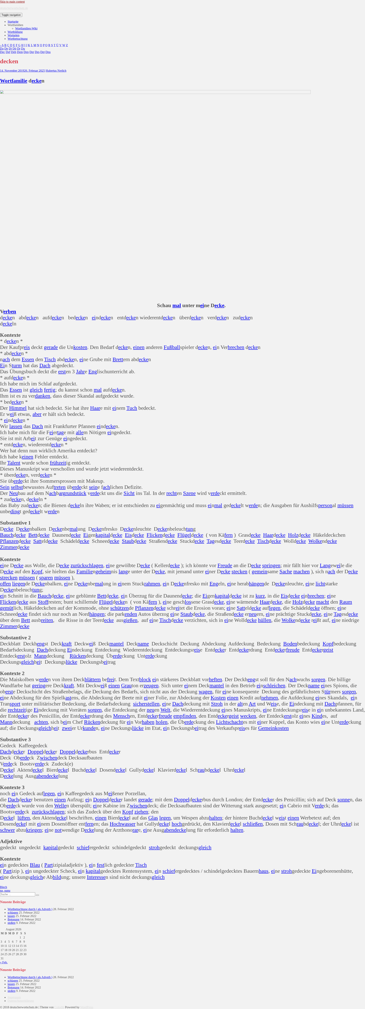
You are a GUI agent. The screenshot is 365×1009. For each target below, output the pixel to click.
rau (201, 770)
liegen (18, 584)
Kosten (218, 698)
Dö (14, 48)
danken (42, 396)
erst (62, 371)
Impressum (14, 997)
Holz (293, 535)
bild (57, 877)
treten (60, 487)
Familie (84, 571)
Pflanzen (9, 541)
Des (37, 52)
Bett (32, 535)
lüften (23, 818)
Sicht (129, 493)
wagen (205, 691)
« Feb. (4, 962)
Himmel (18, 408)
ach (6, 359)
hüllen (264, 620)
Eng (92, 371)
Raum (345, 602)
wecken (248, 716)
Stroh (217, 704)
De (6, 48)
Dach (44, 365)
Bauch (6, 535)
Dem (20, 52)
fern (228, 535)
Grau (126, 685)
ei (202, 305)
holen (161, 722)
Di (10, 48)
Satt (37, 541)
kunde (89, 728)
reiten (47, 620)
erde (17, 481)
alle (79, 432)
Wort (6, 81)
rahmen (152, 584)
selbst (17, 487)
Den (26, 52)
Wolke (315, 541)
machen (301, 571)
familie (19, 81)
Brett (118, 359)
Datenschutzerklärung (21, 1000)
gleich (36, 390)
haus (263, 871)
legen (274, 608)
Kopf (37, 571)
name (143, 644)
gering (38, 685)
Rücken (78, 656)
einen (138, 347)
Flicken (155, 535)
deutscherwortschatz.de (14, 8)
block (145, 679)
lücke (71, 662)
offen (5, 584)
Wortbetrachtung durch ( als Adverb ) (30, 909)
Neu (13, 493)
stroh (154, 847)
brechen (236, 347)
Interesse (96, 877)
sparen (46, 577)
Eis (128, 535)
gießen (130, 620)
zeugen (151, 685)
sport (15, 704)
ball (176, 347)
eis (27, 347)
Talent (13, 463)
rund (70, 493)
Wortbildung (15, 31)
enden (131, 614)
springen (271, 565)
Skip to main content (12, 1)
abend (42, 776)
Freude (224, 565)
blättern (93, 679)
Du (23, 48)
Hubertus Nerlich (56, 70)
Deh (13, 52)
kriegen (34, 830)
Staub (128, 541)
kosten (80, 347)
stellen (152, 704)
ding (15, 511)
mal (176, 305)
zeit (62, 463)
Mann (40, 656)
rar (135, 830)
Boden (290, 644)
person (325, 505)
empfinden (184, 716)
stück (80, 493)
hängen (256, 584)
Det (42, 52)
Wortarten (13, 35)
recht (171, 493)
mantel (116, 644)
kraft (67, 644)
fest (100, 865)
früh (54, 463)
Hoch (115, 824)
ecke (36, 81)
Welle (60, 805)
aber (37, 414)
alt (240, 704)
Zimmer (8, 547)
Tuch (131, 408)
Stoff (43, 602)
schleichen (274, 685)
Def (8, 52)
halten (215, 818)
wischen (48, 758)
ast (68, 698)
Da (2, 48)
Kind (317, 716)
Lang (325, 565)
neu (252, 614)
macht (322, 602)
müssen (345, 505)
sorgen (318, 679)
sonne (343, 799)
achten (41, 722)
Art (252, 704)
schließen (253, 824)
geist (328, 650)
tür (327, 691)
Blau (35, 865)
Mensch (121, 716)
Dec (2, 52)
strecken (8, 577)
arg (62, 493)
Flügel (184, 535)
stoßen (11, 922)
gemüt (6, 608)
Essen (28, 359)
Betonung (13, 919)
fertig (49, 390)
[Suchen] (37, 895)
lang (123, 571)
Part (48, 865)
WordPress (86, 1007)
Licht (221, 722)
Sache (285, 571)
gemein (259, 571)
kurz (260, 596)
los (188, 602)
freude (292, 650)
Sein (5, 487)
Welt (165, 710)
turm (17, 365)
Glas (153, 818)
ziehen (141, 812)
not (58, 830)
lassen (15, 426)
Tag (210, 541)
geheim (103, 571)
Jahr (80, 371)
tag (60, 432)
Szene (189, 493)
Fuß (168, 347)
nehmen (269, 698)
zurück (78, 565)
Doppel (35, 752)
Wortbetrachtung (18, 38)
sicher (139, 704)
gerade (51, 347)
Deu (48, 52)
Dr (18, 48)
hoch (177, 824)
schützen (119, 608)
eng (40, 644)
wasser (128, 824)
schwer (7, 830)
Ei (2, 365)
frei (110, 679)
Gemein (266, 728)
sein (93, 487)
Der (31, 52)
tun (189, 529)
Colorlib (59, 1007)
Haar (95, 408)
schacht (235, 722)
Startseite (13, 21)
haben (148, 722)
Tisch (50, 359)
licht (320, 584)
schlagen (94, 565)
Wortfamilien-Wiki (26, 28)
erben (9, 311)
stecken (239, 571)
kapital (103, 535)
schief (83, 847)
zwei (67, 728)
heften (215, 679)
